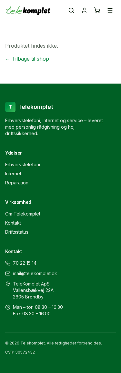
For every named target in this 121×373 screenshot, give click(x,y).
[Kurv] (97, 10)
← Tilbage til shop (27, 58)
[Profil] (84, 10)
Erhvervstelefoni (22, 164)
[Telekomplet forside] (28, 10)
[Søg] (71, 10)
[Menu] (110, 10)
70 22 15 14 (24, 263)
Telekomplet (31, 106)
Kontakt (13, 223)
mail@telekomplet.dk (35, 273)
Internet (13, 173)
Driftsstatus (16, 232)
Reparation (16, 182)
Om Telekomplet (22, 213)
